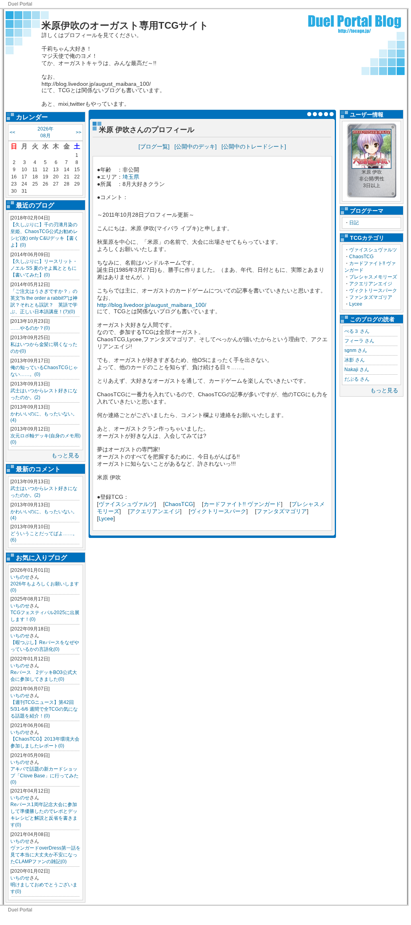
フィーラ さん (359, 341)
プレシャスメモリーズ (373, 277)
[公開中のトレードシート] (253, 146)
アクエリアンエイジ (370, 284)
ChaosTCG (361, 256)
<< (12, 132)
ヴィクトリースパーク (373, 290)
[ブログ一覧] (154, 146)
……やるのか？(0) (30, 328)
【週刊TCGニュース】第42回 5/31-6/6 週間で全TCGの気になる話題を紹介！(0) (44, 709)
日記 (354, 222)
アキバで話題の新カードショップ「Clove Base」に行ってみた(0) (44, 775)
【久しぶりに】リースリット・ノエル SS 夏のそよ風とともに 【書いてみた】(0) (43, 268)
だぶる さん (357, 379)
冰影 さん (354, 360)
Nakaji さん (356, 369)
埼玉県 (131, 177)
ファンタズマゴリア (370, 297)
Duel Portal (20, 4)
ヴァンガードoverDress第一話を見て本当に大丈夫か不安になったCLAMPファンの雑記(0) (45, 854)
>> (78, 132)
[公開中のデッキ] (195, 146)
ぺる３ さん (357, 331)
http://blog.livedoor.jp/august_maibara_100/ (151, 305)
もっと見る (65, 455)
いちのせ (20, 577)
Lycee (355, 304)
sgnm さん (355, 350)
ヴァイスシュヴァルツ (373, 250)
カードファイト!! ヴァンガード (242, 504)
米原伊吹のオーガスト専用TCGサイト (125, 25)
